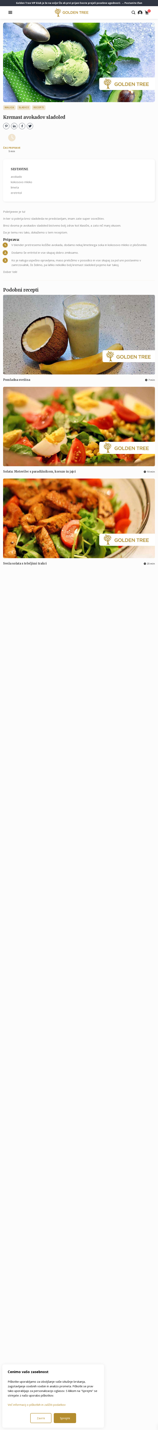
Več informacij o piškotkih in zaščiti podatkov (37, 1405)
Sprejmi (65, 1418)
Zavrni (41, 1418)
